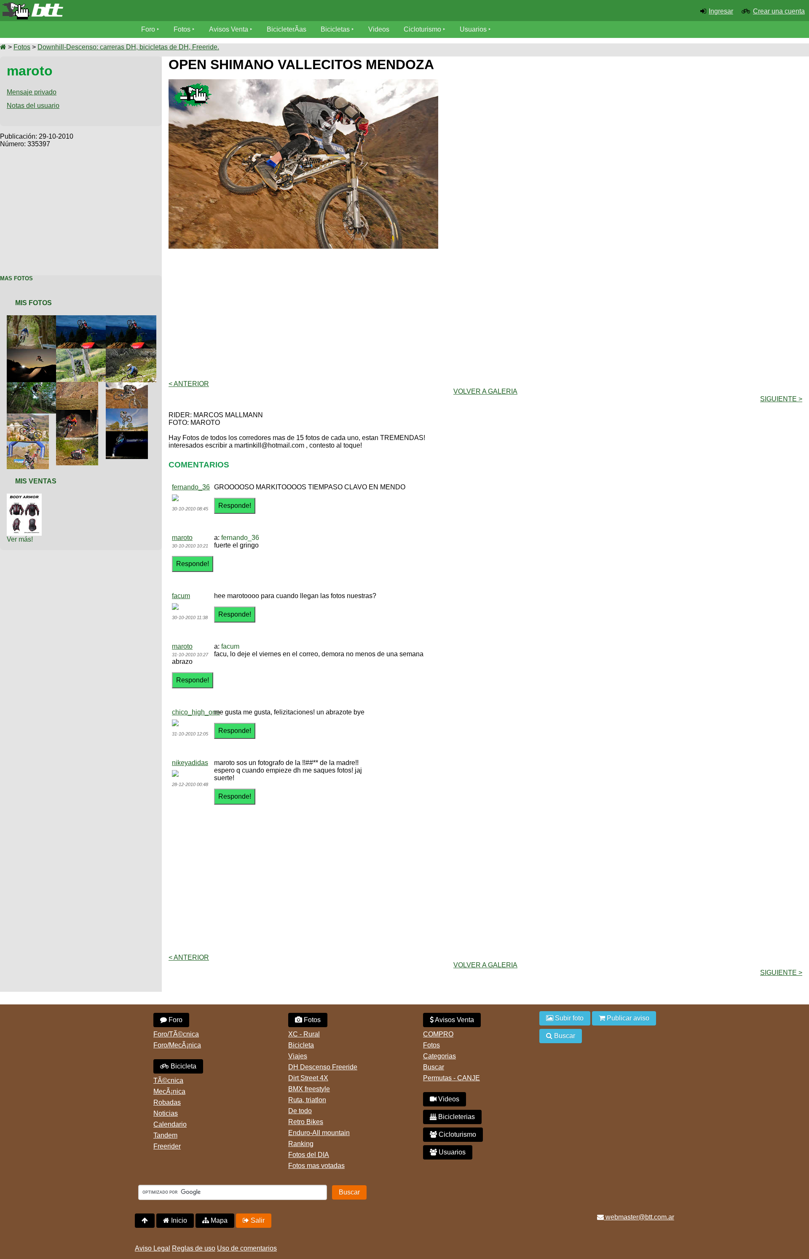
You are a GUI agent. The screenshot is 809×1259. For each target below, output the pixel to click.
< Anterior (189, 383)
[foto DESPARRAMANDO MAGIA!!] (128, 412)
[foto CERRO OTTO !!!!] (34, 385)
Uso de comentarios (247, 1248)
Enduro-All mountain (319, 1132)
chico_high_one (196, 712)
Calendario (170, 1124)
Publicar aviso (627, 1018)
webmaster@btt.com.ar (639, 1217)
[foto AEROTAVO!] (83, 352)
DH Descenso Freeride (322, 1067)
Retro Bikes (305, 1121)
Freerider (167, 1146)
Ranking (300, 1143)
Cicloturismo (422, 29)
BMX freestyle (309, 1089)
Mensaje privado (31, 92)
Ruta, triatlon (307, 1099)
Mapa (218, 1220)
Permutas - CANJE (451, 1078)
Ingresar (721, 11)
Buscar (433, 1067)
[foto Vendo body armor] (26, 497)
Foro (148, 29)
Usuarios (473, 29)
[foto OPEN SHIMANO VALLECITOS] (79, 385)
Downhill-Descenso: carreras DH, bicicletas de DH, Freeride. (128, 47)
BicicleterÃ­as (286, 29)
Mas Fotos (16, 278)
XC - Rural (304, 1034)
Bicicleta (182, 1066)
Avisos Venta (228, 29)
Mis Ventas (35, 481)
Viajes (297, 1056)
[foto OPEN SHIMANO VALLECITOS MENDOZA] (128, 385)
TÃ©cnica (168, 1080)
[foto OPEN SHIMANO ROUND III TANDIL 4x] (29, 444)
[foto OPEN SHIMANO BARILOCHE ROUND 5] (133, 352)
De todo (300, 1110)
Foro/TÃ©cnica (176, 1034)
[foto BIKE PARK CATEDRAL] (83, 318)
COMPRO (438, 1034)
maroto (182, 537)
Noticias (165, 1113)
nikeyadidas (190, 762)
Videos (378, 29)
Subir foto (568, 1018)
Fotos (182, 29)
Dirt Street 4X (308, 1078)
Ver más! (20, 539)
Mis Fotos (33, 302)
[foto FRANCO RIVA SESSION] (79, 413)
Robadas (167, 1102)
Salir (257, 1220)
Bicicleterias (456, 1116)
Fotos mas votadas (316, 1165)
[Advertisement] (81, 207)
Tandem (165, 1135)
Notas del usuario (33, 105)
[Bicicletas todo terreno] (135, 11)
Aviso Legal (152, 1248)
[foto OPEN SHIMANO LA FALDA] (34, 318)
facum (181, 595)
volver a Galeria (485, 391)
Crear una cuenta (779, 11)
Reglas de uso (193, 1248)
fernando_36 (191, 487)
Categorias (439, 1056)
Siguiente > (781, 399)
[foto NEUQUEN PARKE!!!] (34, 352)
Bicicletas (336, 29)
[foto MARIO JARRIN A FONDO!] (29, 417)
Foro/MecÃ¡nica (177, 1045)
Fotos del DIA (308, 1154)
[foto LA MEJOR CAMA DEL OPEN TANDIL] (128, 434)
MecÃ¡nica (169, 1091)
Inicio (178, 1220)
